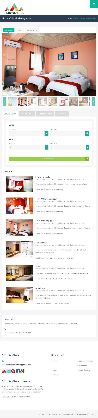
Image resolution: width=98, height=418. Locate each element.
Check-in (12, 129)
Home (55, 361)
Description (27, 114)
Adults (12, 143)
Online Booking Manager (60, 414)
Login (55, 370)
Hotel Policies (45, 114)
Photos (8, 30)
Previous (4, 101)
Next (93, 101)
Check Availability (47, 158)
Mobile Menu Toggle (94, 4)
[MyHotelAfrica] (14, 8)
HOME (70, 18)
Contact (56, 374)
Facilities (61, 114)
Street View (32, 30)
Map (19, 30)
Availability (10, 114)
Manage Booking (83, 370)
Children (53, 143)
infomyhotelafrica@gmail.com (19, 332)
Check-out (54, 129)
